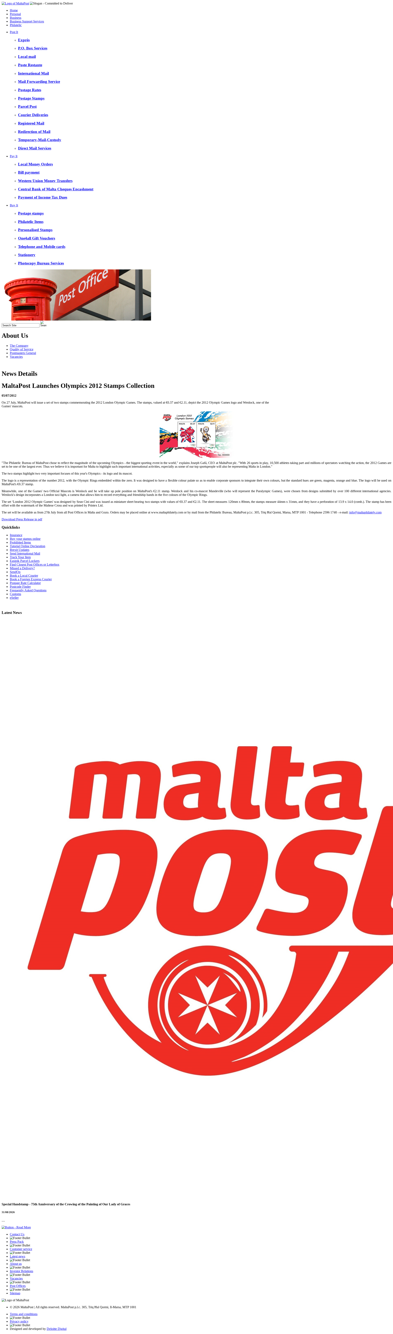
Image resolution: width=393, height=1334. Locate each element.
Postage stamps (31, 213)
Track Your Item (20, 557)
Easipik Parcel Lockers (25, 561)
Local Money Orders (35, 164)
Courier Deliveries (33, 115)
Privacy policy (19, 1321)
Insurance (16, 535)
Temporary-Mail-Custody (39, 140)
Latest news (17, 1256)
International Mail (33, 73)
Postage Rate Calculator (25, 583)
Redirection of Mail (34, 131)
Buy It (14, 205)
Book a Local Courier (24, 575)
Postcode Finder (20, 586)
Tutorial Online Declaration (27, 546)
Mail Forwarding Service (39, 81)
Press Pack (17, 1241)
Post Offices (18, 1286)
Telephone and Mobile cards (41, 246)
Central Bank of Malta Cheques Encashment (55, 189)
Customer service (21, 1249)
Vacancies (16, 356)
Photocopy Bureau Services (41, 263)
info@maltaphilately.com (365, 512)
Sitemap (15, 1293)
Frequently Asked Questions (28, 590)
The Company (19, 345)
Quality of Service (21, 349)
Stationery (26, 255)
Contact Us (17, 1234)
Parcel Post (27, 106)
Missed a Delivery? (22, 568)
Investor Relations (21, 1271)
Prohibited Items (20, 542)
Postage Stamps (31, 98)
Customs (15, 594)
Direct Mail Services (34, 148)
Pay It (13, 156)
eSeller (14, 597)
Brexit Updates (19, 550)
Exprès (24, 40)
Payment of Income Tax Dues (42, 197)
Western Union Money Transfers (45, 181)
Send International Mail (25, 553)
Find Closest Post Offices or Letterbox (34, 564)
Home (14, 10)
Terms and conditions (23, 1314)
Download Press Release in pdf (22, 519)
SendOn (15, 572)
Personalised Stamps (35, 230)
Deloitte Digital (57, 1329)
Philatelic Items (30, 222)
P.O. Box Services (32, 48)
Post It (14, 32)
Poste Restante (30, 65)
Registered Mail (31, 123)
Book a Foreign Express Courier (31, 579)
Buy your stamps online (25, 538)
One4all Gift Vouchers (36, 238)
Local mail (27, 56)
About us (16, 1263)
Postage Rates (29, 90)
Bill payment (29, 172)
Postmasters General (23, 353)
